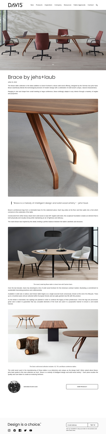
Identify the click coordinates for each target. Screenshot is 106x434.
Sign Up (92, 425)
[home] (18, 5)
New (32, 5)
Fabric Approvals (79, 5)
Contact (91, 5)
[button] (39, 4)
